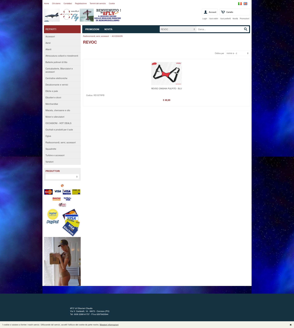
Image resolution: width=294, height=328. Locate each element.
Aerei (48, 42)
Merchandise (51, 103)
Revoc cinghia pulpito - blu (166, 88)
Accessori (50, 36)
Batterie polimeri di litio (56, 62)
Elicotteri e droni (53, 97)
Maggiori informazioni (109, 324)
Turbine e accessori (54, 155)
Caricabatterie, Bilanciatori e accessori (59, 70)
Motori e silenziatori (54, 116)
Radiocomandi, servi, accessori (60, 142)
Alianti (48, 49)
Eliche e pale (51, 91)
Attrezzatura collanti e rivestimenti (61, 55)
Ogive (48, 135)
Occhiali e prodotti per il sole (59, 129)
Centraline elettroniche (56, 78)
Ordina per (219, 53)
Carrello (229, 12)
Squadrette (50, 148)
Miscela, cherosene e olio (57, 110)
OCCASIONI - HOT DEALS (58, 123)
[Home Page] (82, 19)
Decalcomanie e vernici (56, 84)
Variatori (49, 161)
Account (212, 12)
